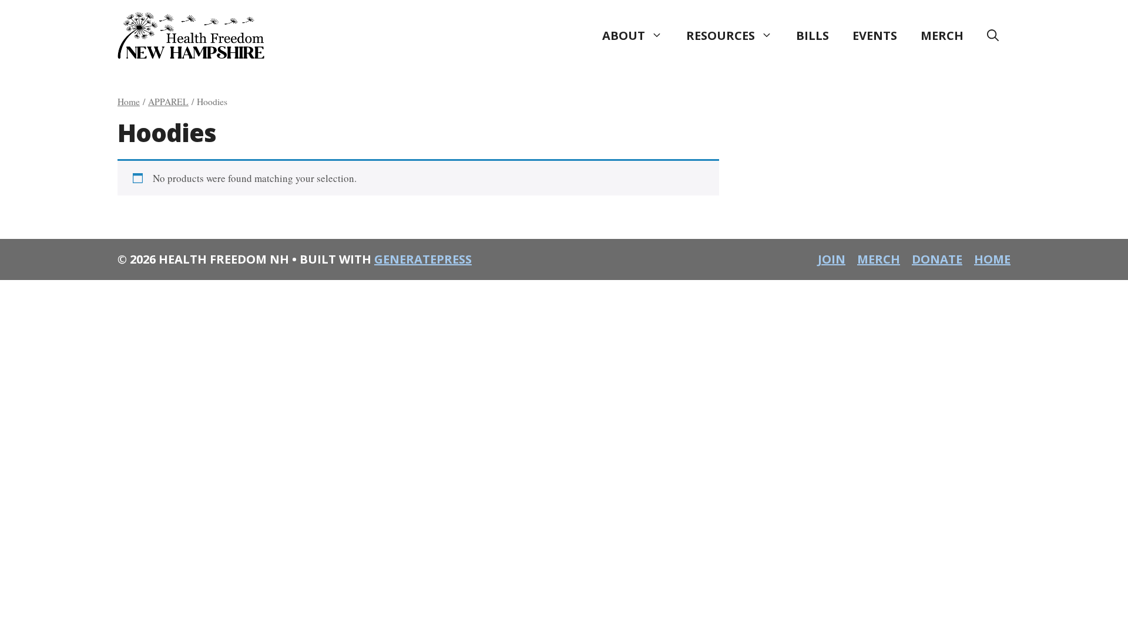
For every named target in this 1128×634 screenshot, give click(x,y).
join (831, 259)
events (874, 35)
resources (720, 35)
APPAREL (168, 101)
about (623, 35)
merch (942, 35)
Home (129, 101)
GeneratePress (423, 259)
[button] (992, 35)
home (992, 259)
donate (937, 259)
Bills (812, 35)
